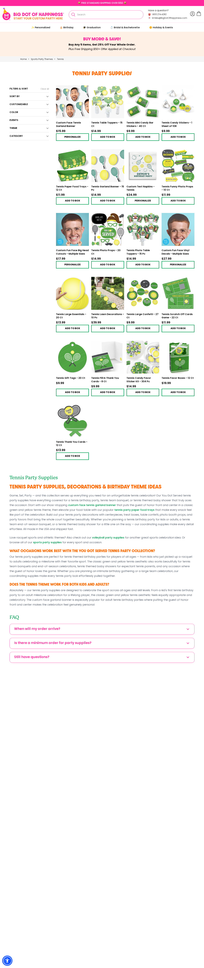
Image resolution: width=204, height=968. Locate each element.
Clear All (44, 89)
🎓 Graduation (92, 27)
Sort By (15, 96)
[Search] (73, 14)
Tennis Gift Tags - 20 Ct (70, 378)
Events (14, 120)
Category (16, 136)
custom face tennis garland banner (92, 505)
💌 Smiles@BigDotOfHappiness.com (167, 17)
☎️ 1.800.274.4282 (157, 14)
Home (23, 59)
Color (14, 112)
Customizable (19, 104)
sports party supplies (47, 542)
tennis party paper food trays (134, 510)
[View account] (192, 14)
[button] (7, 960)
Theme (13, 128)
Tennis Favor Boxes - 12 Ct (178, 378)
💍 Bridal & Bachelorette (125, 27)
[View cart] (198, 15)
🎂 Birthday (66, 27)
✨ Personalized (40, 27)
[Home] (33, 14)
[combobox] (106, 14)
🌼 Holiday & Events (161, 27)
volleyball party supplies (108, 537)
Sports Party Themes (42, 59)
